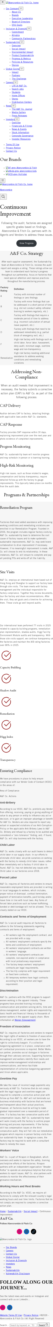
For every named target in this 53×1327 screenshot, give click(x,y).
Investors (10, 119)
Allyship (16, 35)
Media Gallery (19, 112)
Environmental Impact (22, 52)
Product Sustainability (23, 55)
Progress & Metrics (21, 59)
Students (16, 92)
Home (3, 1211)
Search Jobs (18, 89)
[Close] (2, 2)
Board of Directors (21, 22)
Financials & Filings (22, 126)
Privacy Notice (13, 148)
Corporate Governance (22, 136)
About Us (16, 12)
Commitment (18, 32)
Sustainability (13, 42)
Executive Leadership (22, 19)
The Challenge (19, 79)
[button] (3, 197)
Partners (16, 76)
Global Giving (12, 69)
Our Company (12, 9)
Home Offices (18, 96)
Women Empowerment (25, 1020)
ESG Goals (17, 25)
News (8, 106)
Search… (4, 1325)
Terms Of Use (12, 145)
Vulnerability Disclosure (18, 1274)
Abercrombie (6, 190)
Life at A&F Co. (19, 86)
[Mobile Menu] (2, 180)
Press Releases (19, 116)
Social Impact (18, 49)
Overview (16, 46)
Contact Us (11, 151)
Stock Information (20, 133)
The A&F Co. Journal (22, 109)
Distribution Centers (22, 102)
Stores (15, 99)
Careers (9, 83)
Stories (15, 65)
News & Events (19, 129)
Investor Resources (21, 139)
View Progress (26, 243)
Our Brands (11, 1247)
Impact (15, 72)
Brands (15, 15)
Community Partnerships (23, 39)
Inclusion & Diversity (16, 29)
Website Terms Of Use (11, 1315)
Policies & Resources (22, 62)
